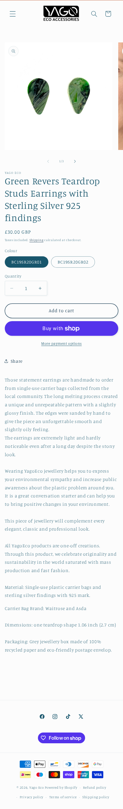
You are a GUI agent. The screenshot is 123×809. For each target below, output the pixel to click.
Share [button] (17, 361)
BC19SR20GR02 (73, 261)
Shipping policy (95, 797)
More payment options (61, 343)
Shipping (37, 240)
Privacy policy (31, 797)
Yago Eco (36, 787)
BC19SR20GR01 (26, 261)
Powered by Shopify (61, 787)
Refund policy (94, 787)
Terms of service (63, 797)
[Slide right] (75, 161)
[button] (12, 14)
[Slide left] (48, 161)
